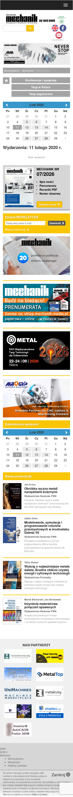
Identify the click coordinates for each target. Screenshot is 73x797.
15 (55, 455)
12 (26, 455)
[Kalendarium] (6, 80)
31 (46, 444)
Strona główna (11, 70)
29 (26, 444)
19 (26, 460)
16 (65, 455)
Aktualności (28, 70)
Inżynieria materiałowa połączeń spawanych (41, 605)
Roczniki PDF (48, 189)
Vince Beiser (31, 562)
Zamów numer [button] (48, 204)
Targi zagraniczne (41, 94)
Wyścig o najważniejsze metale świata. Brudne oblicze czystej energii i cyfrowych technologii (47, 569)
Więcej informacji (15, 229)
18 (17, 460)
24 (7, 466)
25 (17, 466)
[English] (55, 28)
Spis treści (47, 182)
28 (17, 444)
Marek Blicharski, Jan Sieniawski (42, 599)
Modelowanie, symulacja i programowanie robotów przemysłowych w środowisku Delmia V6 (46, 527)
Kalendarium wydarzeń (22, 424)
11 (17, 455)
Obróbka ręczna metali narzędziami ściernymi (40, 490)
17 (7, 460)
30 (36, 444)
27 (7, 444)
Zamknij (59, 774)
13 (36, 455)
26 (26, 466)
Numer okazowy (50, 193)
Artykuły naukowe (17, 765)
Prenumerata (48, 186)
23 (65, 460)
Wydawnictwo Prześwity (37, 577)
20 (36, 460)
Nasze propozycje (18, 476)
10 (7, 455)
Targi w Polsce (40, 87)
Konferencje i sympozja (40, 80)
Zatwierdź (55, 223)
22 (55, 460)
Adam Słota (31, 518)
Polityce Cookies (39, 794)
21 (46, 460)
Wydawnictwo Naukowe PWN (40, 496)
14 (46, 455)
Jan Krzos (30, 484)
